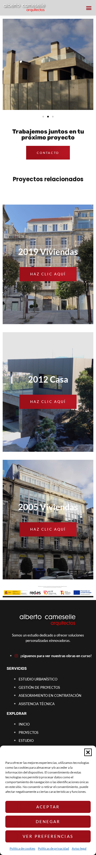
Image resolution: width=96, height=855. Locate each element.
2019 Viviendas (48, 251)
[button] (88, 752)
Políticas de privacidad (53, 848)
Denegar (48, 821)
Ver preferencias (48, 836)
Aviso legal (79, 848)
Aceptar (48, 806)
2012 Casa (48, 379)
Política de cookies (22, 848)
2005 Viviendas (48, 507)
